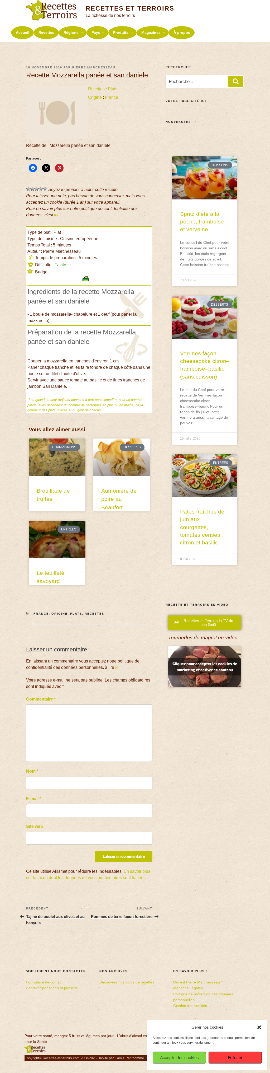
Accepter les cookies (179, 1057)
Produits (120, 32)
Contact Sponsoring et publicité (52, 988)
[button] (259, 1027)
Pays (95, 32)
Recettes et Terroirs (130, 8)
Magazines (151, 32)
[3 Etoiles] (37, 189)
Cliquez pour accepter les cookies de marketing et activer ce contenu (204, 666)
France (111, 97)
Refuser (235, 1057)
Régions (71, 32)
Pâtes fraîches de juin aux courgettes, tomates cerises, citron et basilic (202, 527)
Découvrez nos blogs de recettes (126, 982)
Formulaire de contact (44, 982)
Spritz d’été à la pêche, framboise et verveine (202, 221)
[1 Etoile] (28, 189)
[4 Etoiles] (41, 189)
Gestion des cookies (190, 1006)
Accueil (22, 32)
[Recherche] (235, 81)
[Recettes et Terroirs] (35, 1052)
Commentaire (41, 699)
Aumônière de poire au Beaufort (119, 499)
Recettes (46, 32)
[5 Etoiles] (45, 189)
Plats (112, 89)
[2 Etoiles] (32, 189)
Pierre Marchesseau (93, 67)
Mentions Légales (188, 988)
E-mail (33, 798)
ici (56, 215)
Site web (34, 826)
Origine (95, 97)
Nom (32, 771)
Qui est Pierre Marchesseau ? (198, 982)
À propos (181, 32)
